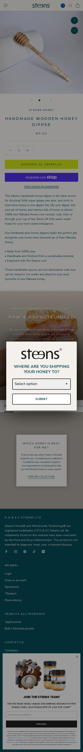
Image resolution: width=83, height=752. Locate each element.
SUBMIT (41, 399)
